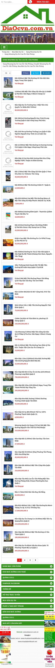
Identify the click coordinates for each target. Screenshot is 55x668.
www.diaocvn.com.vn (30, 632)
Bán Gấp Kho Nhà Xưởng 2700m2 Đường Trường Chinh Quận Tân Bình (30, 400)
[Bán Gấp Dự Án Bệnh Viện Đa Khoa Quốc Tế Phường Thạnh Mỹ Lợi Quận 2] (8, 550)
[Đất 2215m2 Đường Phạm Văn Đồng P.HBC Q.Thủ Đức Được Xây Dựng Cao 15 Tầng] (8, 229)
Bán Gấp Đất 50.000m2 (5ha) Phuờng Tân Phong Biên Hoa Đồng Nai (33, 453)
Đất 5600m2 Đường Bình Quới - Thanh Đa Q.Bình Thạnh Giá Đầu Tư (33, 213)
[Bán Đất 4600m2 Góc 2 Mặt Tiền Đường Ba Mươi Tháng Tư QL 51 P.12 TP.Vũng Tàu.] (8, 510)
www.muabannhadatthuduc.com (32, 638)
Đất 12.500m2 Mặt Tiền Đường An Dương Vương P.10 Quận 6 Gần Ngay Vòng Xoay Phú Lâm (33, 146)
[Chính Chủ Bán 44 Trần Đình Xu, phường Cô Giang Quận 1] (8, 323)
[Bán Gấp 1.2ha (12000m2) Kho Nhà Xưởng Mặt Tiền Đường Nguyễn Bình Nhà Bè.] (8, 363)
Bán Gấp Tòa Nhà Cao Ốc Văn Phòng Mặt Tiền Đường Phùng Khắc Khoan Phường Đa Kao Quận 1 (32, 481)
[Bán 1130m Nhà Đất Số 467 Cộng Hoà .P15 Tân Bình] (8, 296)
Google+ (27, 635)
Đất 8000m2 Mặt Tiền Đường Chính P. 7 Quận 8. (33, 185)
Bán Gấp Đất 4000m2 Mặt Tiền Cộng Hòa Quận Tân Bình (32, 466)
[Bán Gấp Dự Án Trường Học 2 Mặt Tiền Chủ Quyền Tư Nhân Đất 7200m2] (8, 109)
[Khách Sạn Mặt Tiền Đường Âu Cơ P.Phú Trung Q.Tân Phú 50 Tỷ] (8, 243)
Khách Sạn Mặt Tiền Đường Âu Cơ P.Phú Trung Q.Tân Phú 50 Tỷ (32, 240)
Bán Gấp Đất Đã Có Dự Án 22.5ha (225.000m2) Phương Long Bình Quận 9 (32, 373)
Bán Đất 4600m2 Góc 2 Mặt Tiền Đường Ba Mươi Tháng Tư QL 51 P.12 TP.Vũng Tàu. (33, 507)
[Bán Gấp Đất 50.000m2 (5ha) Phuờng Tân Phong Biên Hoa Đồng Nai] (8, 456)
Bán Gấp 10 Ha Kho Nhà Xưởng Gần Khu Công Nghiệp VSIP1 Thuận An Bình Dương (32, 159)
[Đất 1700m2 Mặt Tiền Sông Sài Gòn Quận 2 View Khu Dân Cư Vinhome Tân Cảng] (8, 176)
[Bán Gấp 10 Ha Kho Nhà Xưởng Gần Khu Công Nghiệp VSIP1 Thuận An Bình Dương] (8, 162)
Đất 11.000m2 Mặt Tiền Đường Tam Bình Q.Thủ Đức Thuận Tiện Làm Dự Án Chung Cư (32, 346)
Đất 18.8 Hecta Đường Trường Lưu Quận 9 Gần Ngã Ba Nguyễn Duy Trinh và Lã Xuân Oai (33, 133)
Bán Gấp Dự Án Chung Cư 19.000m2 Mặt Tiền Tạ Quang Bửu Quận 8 (33, 520)
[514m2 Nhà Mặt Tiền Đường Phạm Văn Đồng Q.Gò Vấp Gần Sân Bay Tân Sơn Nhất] (8, 283)
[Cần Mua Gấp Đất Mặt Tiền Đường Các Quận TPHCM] (49, 619)
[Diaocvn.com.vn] (27, 31)
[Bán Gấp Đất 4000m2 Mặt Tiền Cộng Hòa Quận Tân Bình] (8, 469)
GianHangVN (49, 666)
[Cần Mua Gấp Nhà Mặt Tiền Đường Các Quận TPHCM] (5, 634)
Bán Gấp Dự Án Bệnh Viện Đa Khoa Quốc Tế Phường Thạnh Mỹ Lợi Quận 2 (31, 547)
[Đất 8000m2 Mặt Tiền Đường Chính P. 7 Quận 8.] (8, 189)
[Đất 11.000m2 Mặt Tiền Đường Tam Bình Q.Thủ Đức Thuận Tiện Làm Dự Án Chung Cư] (8, 349)
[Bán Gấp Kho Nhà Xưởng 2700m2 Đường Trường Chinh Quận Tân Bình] (8, 403)
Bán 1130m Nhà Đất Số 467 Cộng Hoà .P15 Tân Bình (32, 293)
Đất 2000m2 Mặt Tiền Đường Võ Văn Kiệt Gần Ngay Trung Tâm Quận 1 (32, 79)
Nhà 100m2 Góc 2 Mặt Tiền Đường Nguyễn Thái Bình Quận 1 (33, 306)
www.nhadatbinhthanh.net (27, 641)
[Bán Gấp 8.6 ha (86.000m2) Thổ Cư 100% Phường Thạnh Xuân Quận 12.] (8, 416)
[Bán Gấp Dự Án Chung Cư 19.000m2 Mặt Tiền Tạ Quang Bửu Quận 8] (8, 523)
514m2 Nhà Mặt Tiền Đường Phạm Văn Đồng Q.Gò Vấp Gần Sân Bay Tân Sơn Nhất (32, 280)
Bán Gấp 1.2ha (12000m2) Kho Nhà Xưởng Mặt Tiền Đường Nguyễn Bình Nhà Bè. (32, 360)
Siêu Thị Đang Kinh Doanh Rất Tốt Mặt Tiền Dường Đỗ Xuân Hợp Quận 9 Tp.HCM (31, 266)
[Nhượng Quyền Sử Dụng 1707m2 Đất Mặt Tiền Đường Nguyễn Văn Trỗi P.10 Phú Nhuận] (8, 429)
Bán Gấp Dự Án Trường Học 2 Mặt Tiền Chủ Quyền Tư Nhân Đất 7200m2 (31, 106)
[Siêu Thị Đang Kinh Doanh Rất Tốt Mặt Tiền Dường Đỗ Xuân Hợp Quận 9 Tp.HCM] (8, 269)
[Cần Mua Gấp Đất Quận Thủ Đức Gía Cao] (49, 637)
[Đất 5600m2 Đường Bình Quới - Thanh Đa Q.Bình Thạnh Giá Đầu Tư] (8, 216)
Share (26, 73)
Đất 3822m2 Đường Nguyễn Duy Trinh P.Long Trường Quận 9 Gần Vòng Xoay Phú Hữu (32, 119)
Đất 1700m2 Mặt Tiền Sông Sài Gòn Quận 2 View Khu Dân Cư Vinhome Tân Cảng (33, 173)
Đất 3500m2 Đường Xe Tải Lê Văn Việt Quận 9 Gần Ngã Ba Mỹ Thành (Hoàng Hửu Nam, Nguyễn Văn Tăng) (33, 254)
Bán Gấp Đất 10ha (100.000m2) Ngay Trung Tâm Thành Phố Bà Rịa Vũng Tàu (33, 386)
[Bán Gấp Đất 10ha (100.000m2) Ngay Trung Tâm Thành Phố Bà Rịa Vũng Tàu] (8, 389)
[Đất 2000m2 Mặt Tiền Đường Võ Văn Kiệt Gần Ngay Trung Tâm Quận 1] (8, 82)
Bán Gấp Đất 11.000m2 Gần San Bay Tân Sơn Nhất (32, 440)
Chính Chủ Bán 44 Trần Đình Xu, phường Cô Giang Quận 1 (31, 320)
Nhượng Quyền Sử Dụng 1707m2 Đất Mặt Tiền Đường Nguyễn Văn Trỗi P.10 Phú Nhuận (32, 426)
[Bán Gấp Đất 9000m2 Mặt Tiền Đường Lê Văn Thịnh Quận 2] (8, 536)
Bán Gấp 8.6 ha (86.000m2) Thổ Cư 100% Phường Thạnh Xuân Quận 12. (30, 413)
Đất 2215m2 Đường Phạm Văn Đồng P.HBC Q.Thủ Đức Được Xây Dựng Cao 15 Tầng (31, 226)
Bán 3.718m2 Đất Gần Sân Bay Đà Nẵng (30, 492)
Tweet (36, 73)
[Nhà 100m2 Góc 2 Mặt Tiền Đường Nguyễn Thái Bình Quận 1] (8, 309)
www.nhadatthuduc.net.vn (10, 638)
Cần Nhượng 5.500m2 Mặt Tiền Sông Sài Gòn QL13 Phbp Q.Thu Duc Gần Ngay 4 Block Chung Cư (33, 334)
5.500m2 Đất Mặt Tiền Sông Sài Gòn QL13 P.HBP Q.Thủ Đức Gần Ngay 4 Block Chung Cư (33, 93)
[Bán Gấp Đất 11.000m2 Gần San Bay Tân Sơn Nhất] (8, 443)
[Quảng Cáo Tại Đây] (5, 653)
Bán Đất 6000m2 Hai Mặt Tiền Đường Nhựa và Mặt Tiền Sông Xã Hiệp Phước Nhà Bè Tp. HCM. (33, 199)
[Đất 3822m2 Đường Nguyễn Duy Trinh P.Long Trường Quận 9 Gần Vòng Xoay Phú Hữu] (8, 122)
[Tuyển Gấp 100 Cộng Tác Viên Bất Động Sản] (49, 656)
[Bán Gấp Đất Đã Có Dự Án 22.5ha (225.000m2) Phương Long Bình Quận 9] (8, 376)
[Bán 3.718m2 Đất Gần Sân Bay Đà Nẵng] (8, 496)
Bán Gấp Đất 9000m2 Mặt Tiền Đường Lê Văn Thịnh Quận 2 (32, 533)
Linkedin (47, 73)
